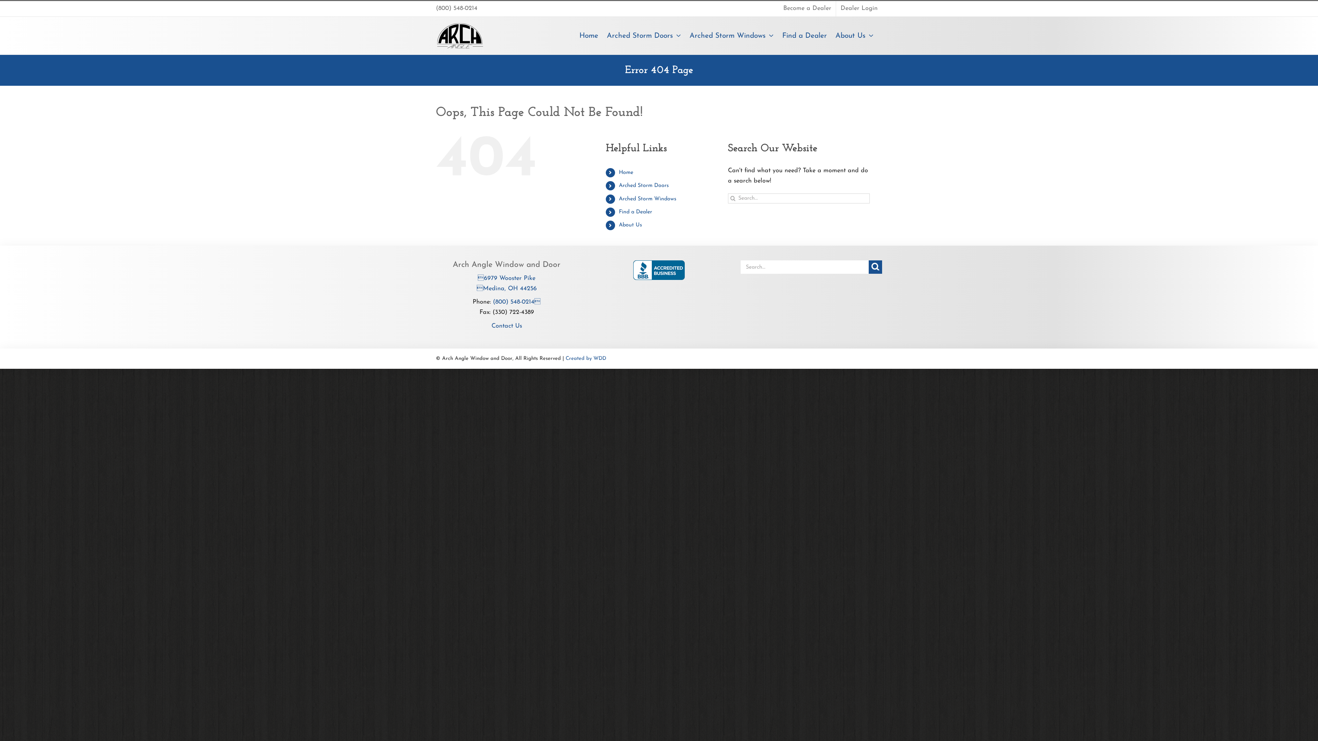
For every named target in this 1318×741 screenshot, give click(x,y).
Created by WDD (586, 358)
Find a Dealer (635, 212)
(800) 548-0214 (517, 302)
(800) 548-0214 (456, 8)
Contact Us (507, 326)
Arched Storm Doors (644, 185)
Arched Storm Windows (648, 199)
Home (626, 172)
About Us (630, 225)
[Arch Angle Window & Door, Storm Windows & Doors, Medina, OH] (659, 270)
